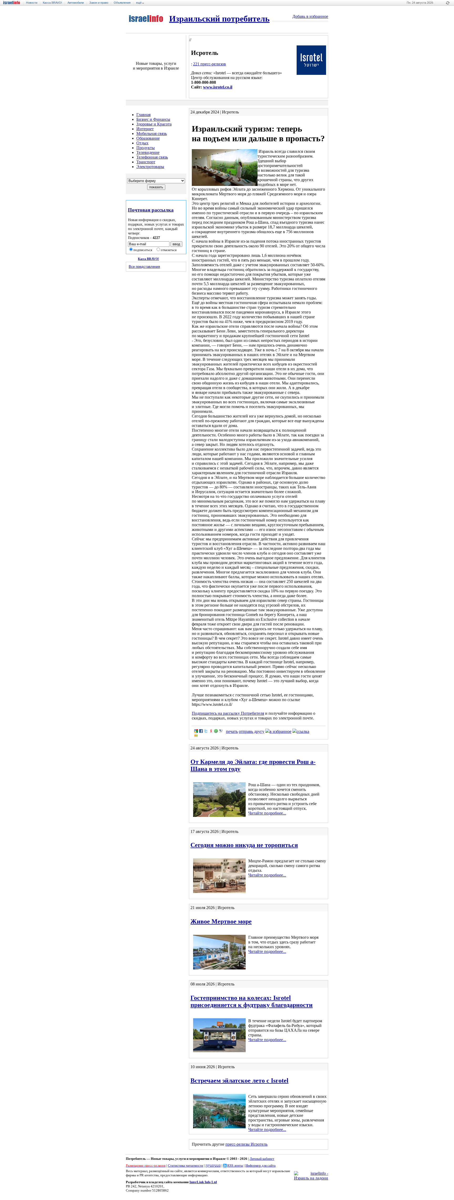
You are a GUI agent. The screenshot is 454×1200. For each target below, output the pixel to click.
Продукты (145, 147)
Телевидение (147, 152)
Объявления (122, 2)
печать (232, 731)
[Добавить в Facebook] (201, 731)
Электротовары (150, 166)
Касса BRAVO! (52, 2)
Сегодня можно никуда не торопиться (244, 845)
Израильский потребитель (219, 18)
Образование (148, 138)
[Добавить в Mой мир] (216, 731)
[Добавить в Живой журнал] (221, 731)
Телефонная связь (152, 157)
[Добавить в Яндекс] (211, 731)
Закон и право (98, 2)
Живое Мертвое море (221, 921)
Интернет (145, 129)
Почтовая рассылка (151, 210)
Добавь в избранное (310, 16)
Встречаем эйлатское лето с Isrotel (239, 1080)
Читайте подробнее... (267, 813)
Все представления (144, 267)
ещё (139, 2)
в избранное (280, 731)
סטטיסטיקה (213, 1165)
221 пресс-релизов (209, 64)
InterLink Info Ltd (203, 1182)
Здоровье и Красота (154, 124)
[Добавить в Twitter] (206, 731)
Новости (31, 2)
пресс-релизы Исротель (246, 1144)
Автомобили (76, 2)
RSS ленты (235, 1165)
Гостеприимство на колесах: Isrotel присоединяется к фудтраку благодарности (251, 1001)
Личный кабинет (262, 1159)
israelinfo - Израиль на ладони (13, 3)
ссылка (303, 731)
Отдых (142, 143)
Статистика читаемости (185, 1165)
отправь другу (251, 731)
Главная (143, 114)
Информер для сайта (260, 1165)
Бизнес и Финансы (153, 119)
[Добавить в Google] (196, 731)
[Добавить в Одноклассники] (196, 735)
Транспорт (145, 162)
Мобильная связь (151, 133)
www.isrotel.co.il (217, 87)
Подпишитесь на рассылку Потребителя (228, 713)
